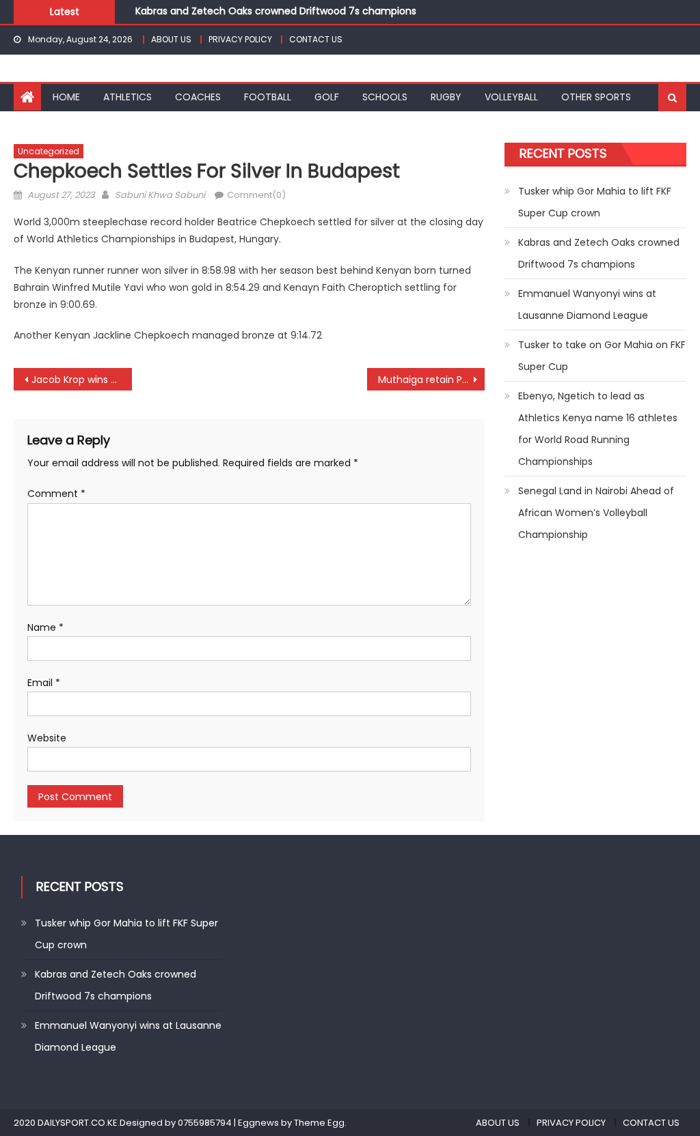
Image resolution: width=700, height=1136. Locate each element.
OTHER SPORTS (596, 97)
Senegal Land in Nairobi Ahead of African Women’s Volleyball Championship (596, 512)
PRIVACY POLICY (240, 39)
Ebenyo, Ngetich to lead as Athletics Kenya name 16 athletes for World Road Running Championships (597, 428)
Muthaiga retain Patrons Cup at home (431, 379)
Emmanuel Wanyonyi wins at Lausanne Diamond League (587, 304)
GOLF (326, 97)
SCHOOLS (384, 97)
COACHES (198, 97)
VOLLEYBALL (511, 97)
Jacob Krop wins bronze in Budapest (81, 379)
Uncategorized (48, 151)
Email (43, 683)
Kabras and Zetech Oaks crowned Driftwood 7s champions (275, 11)
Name (45, 627)
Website (46, 738)
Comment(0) (256, 194)
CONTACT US (315, 39)
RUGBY (446, 97)
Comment (56, 493)
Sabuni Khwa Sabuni (160, 194)
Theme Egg (319, 1122)
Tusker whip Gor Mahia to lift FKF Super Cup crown (594, 202)
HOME (66, 97)
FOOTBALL (267, 97)
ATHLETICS (127, 97)
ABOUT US (171, 39)
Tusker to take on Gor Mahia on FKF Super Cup (602, 355)
